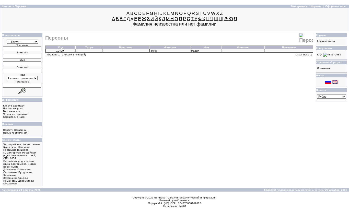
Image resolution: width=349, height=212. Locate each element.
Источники (323, 68)
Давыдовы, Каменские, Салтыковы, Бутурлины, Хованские (18, 172)
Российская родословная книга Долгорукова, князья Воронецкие (19, 164)
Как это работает (14, 105)
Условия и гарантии (15, 114)
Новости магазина (14, 129)
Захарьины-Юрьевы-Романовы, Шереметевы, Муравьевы (18, 180)
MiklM (182, 206)
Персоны (21, 6)
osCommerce (182, 200)
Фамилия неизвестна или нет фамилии (174, 24)
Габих (153, 50)
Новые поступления (15, 132)
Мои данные (299, 6)
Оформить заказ (335, 6)
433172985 (334, 54)
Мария (195, 50)
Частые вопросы (13, 108)
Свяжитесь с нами (14, 116)
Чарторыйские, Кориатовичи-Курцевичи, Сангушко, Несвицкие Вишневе (21, 147)
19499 (60, 50)
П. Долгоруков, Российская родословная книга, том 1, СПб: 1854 (19, 155)
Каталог (7, 6)
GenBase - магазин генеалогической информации (185, 197)
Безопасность (11, 111)
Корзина (316, 6)
